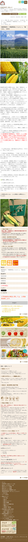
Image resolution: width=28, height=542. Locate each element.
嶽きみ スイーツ (7, 501)
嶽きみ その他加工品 (9, 504)
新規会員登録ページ (7, 513)
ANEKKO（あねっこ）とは (8, 483)
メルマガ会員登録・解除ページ (11, 519)
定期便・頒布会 (7, 507)
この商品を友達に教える (9, 310)
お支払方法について (8, 510)
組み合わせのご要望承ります (9, 489)
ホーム (2, 20)
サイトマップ (9, 538)
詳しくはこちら (5, 382)
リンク (16, 536)
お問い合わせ (10, 536)
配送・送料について (7, 179)
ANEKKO (14, 539)
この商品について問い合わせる (10, 308)
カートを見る (22, 14)
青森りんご (6, 505)
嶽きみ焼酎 (6, 502)
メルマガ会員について (7, 518)
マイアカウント (6, 14)
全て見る (6, 498)
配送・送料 (23, 16)
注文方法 (13, 16)
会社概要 (3, 536)
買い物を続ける (6, 311)
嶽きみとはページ (12, 60)
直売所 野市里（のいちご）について (10, 491)
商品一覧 (7, 20)
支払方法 (18, 16)
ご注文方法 (4, 493)
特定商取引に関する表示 (8, 509)
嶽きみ (5, 499)
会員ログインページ (8, 515)
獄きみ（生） (8, 24)
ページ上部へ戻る (24, 314)
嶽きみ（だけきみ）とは (8, 485)
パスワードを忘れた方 (9, 516)
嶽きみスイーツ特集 (7, 486)
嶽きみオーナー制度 (7, 488)
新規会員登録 (14, 14)
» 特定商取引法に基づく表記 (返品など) (12, 306)
